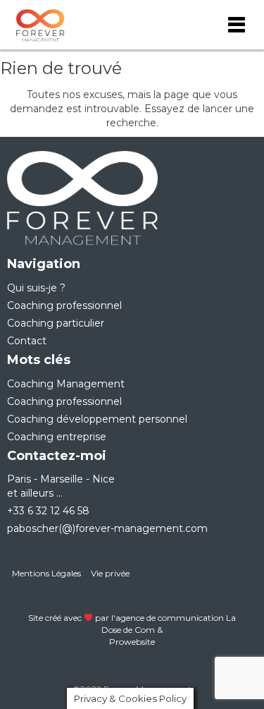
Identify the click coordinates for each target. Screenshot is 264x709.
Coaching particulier (55, 323)
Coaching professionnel (64, 305)
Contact (26, 340)
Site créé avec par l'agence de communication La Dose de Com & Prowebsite (132, 629)
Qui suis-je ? (36, 287)
